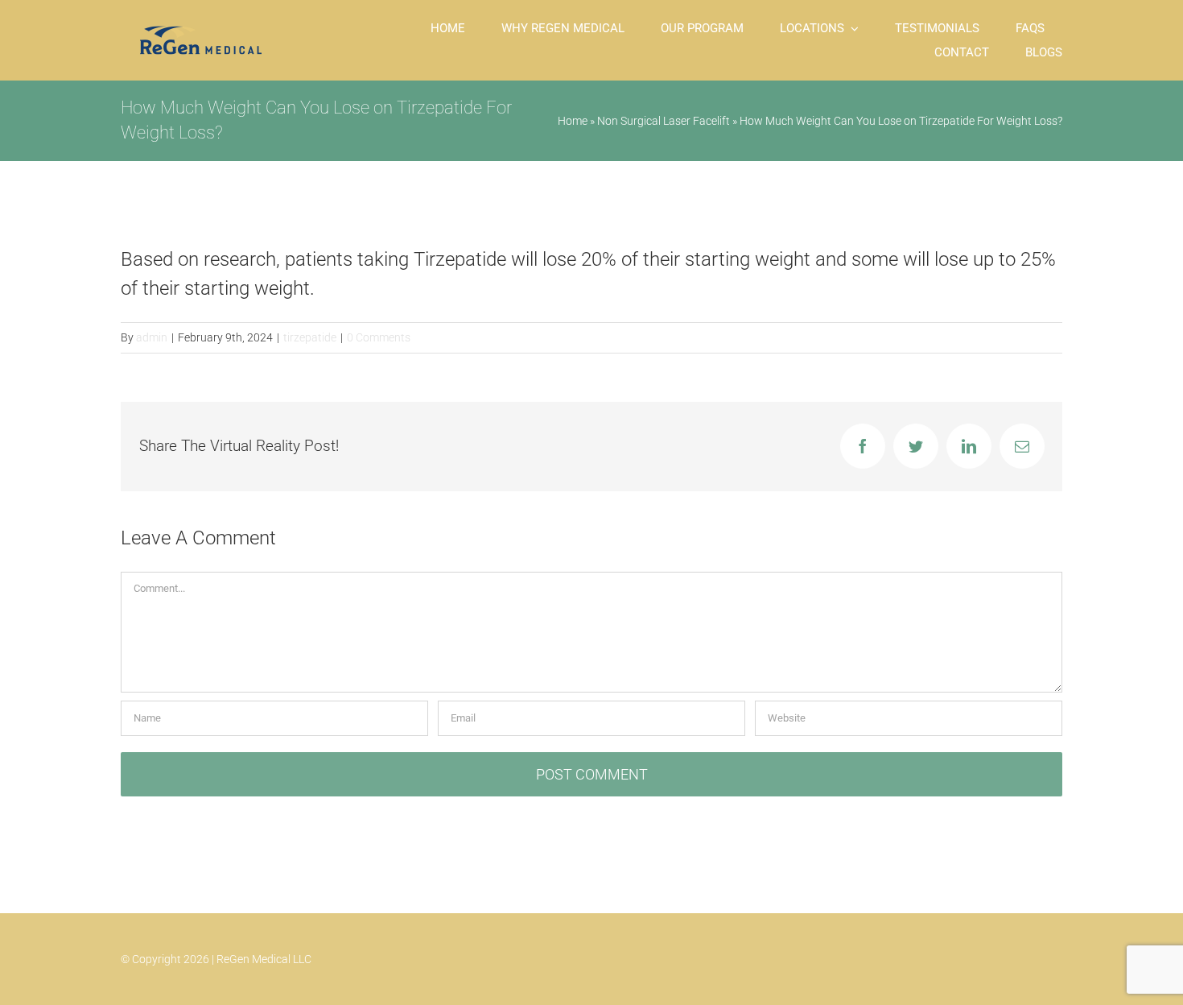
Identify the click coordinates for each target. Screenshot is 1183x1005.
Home (572, 120)
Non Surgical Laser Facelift (663, 120)
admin (151, 337)
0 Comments (378, 337)
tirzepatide (309, 337)
